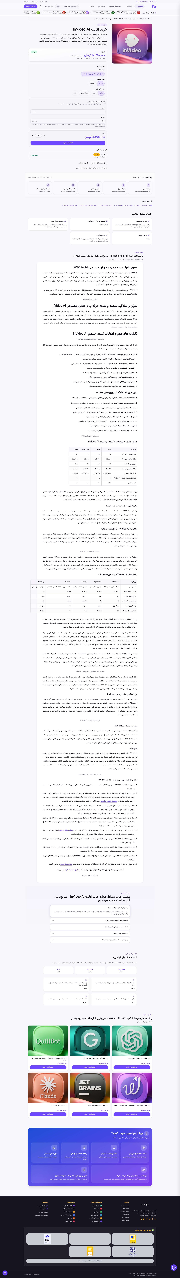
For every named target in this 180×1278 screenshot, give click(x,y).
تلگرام (43, 1209)
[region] (103, 466)
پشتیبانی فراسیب (66, 864)
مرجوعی (26, 1274)
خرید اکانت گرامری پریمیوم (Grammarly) (96, 1058)
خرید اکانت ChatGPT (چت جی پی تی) (139, 1058)
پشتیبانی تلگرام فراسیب (109, 801)
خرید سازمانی (83, 163)
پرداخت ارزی (101, 6)
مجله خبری (126, 1214)
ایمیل (103, 108)
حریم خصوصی (36, 1274)
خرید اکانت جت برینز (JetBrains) (98, 1105)
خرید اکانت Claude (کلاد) (58, 1105)
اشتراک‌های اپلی (67, 1209)
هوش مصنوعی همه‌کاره (70, 205)
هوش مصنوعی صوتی (106, 205)
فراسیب (140, 6)
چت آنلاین (42, 1206)
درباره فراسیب (125, 1205)
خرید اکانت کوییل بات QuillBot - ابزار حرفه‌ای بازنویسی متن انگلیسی (48, 1059)
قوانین (30, 1274)
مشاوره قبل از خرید (97, 163)
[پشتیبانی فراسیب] (5, 1272)
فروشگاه (129, 6)
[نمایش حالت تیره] (40, 6)
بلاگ (92, 6)
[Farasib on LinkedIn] (149, 1219)
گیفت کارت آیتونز (94, 1218)
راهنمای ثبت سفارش (41, 1215)
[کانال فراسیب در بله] (144, 1219)
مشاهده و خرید (131, 1067)
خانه (148, 19)
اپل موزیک (96, 1209)
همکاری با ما (125, 1220)
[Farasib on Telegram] (147, 1219)
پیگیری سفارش (34, 1)
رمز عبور (103, 117)
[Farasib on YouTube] (141, 1219)
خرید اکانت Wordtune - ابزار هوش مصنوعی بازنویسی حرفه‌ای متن (132, 1106)
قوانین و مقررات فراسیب (70, 869)
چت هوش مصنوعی (115, 6)
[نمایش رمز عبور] (103, 121)
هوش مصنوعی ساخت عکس (124, 205)
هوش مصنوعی (132, 19)
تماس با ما (26, 1)
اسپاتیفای (96, 1212)
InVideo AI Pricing (65, 830)
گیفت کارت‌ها (68, 1212)
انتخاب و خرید (68, 143)
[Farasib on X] (155, 1219)
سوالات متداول (43, 1)
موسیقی (70, 1218)
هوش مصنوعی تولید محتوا (88, 205)
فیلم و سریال (68, 1221)
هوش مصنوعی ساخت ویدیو (144, 205)
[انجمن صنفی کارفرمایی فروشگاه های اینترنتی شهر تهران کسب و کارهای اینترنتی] (133, 1251)
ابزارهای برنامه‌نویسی (66, 1215)
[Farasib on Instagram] (152, 1219)
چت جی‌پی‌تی (95, 1206)
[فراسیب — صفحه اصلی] (154, 6)
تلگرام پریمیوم (95, 1215)
